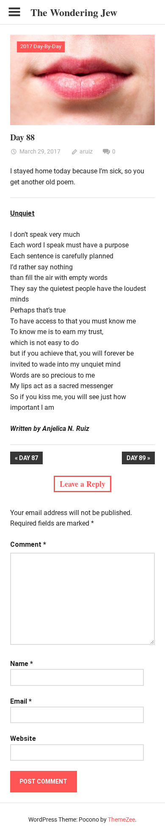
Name (21, 664)
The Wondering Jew (73, 12)
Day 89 (136, 459)
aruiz (86, 151)
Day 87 (31, 459)
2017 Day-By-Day (40, 46)
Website (23, 739)
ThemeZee (121, 819)
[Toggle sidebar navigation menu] (14, 12)
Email (21, 701)
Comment (28, 544)
